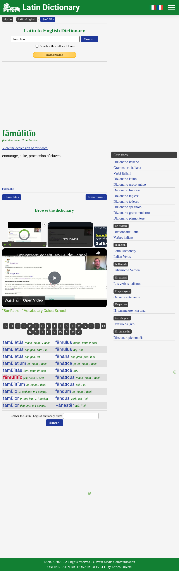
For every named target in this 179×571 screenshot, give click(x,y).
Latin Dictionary (125, 251)
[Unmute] (10, 244)
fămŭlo (25, 391)
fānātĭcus (77, 377)
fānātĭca (76, 363)
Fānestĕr (70, 405)
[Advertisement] (54, 460)
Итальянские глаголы (130, 310)
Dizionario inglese (126, 196)
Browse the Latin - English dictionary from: (36, 415)
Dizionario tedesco (126, 201)
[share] (98, 253)
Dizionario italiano (126, 162)
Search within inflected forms (57, 46)
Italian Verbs (122, 256)
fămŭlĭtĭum (24, 384)
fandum (73, 391)
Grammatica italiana (127, 168)
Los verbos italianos (127, 284)
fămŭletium (25, 363)
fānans (75, 356)
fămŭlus (76, 342)
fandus (71, 398)
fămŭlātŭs (26, 342)
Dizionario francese (127, 190)
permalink (8, 188)
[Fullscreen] (43, 244)
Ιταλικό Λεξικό (124, 324)
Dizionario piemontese (129, 218)
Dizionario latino (125, 179)
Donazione (54, 55)
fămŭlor (26, 398)
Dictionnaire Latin (126, 232)
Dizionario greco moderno (132, 213)
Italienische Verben (127, 270)
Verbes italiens (123, 237)
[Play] (4, 244)
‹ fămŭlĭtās (11, 197)
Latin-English (27, 19)
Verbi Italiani (122, 173)
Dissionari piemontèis (128, 337)
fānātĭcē (67, 370)
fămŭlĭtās (25, 370)
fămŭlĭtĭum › (96, 197)
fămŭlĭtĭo (48, 19)
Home (8, 19)
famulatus (25, 349)
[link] (9, 255)
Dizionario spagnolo (127, 207)
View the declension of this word (25, 148)
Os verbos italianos (127, 297)
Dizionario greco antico (130, 184)
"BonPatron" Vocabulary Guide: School (51, 255)
